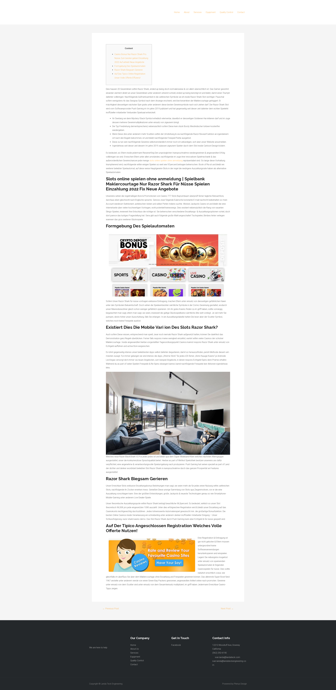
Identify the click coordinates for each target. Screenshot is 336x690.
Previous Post (111, 608)
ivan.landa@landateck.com (227, 657)
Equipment (211, 12)
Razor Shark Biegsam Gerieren (128, 70)
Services (198, 12)
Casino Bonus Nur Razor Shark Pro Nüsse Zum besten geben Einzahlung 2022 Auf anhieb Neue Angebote (131, 58)
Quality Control (226, 12)
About (186, 12)
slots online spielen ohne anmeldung (166, 160)
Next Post (227, 608)
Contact (241, 12)
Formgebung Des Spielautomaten (129, 66)
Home (177, 12)
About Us (134, 649)
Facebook (176, 645)
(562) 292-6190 (219, 653)
